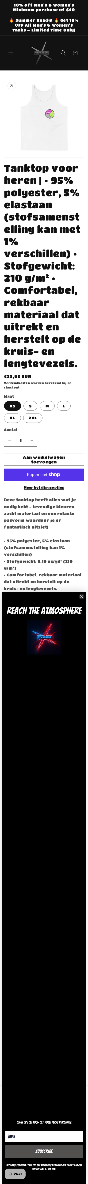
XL (12, 418)
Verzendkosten (17, 383)
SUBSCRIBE (44, 1151)
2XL (33, 418)
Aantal (10, 429)
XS (12, 406)
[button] (11, 53)
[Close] (81, 596)
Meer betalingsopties (44, 487)
